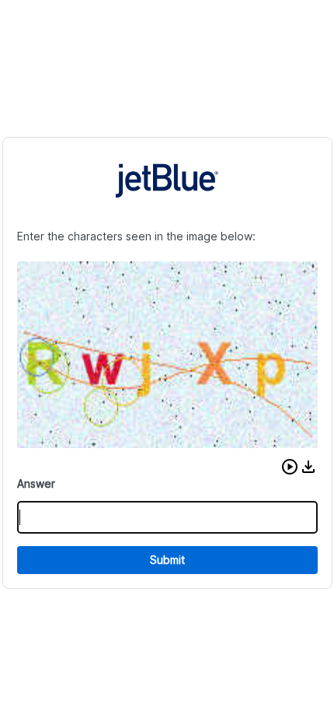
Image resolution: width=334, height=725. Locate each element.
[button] (289, 466)
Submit (167, 559)
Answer (36, 483)
